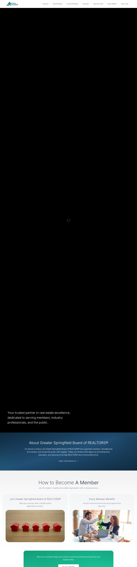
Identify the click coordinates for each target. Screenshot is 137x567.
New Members (57, 4)
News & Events (98, 4)
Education (86, 4)
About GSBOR (112, 4)
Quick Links (124, 4)
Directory (46, 4)
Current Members (72, 4)
